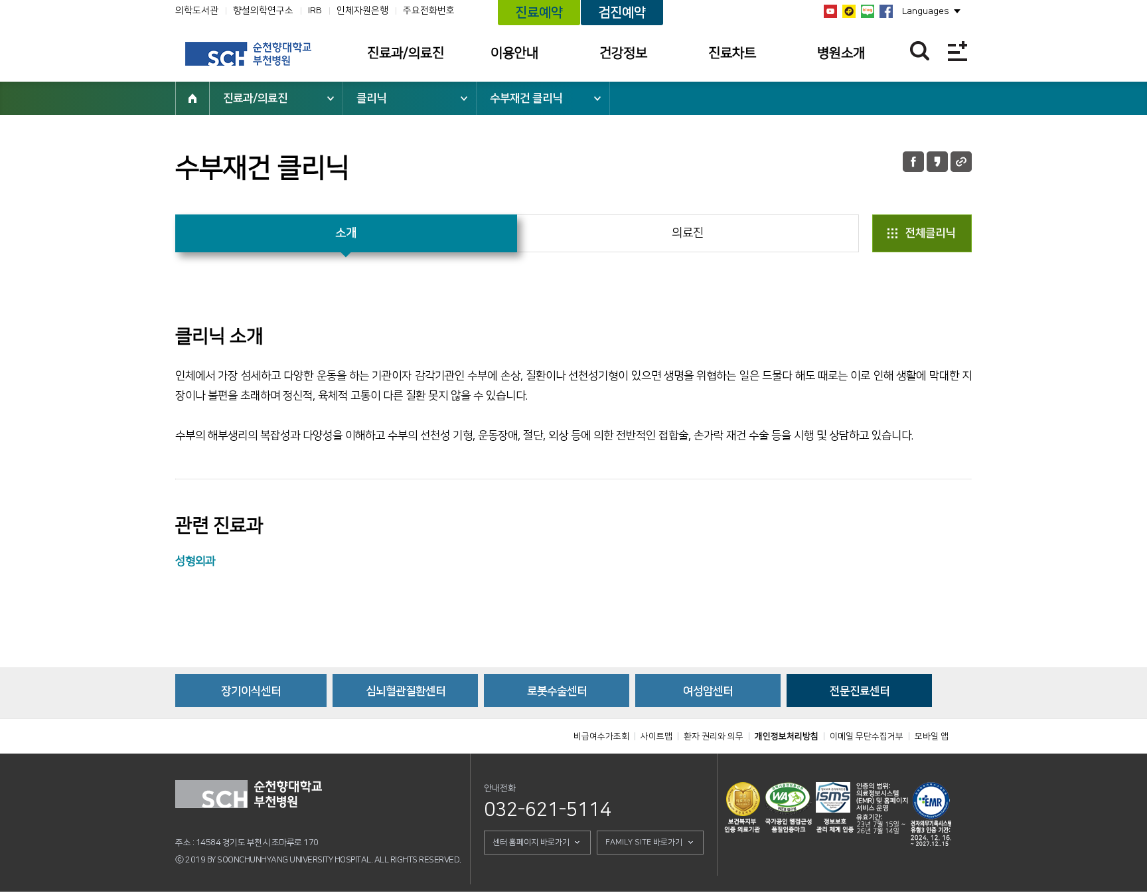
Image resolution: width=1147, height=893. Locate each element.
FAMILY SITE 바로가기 (643, 842)
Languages (925, 11)
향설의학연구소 (263, 10)
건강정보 (623, 53)
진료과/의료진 (405, 53)
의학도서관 (196, 10)
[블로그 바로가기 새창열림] (867, 11)
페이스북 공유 (913, 161)
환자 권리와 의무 (713, 736)
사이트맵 (656, 736)
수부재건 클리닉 (526, 98)
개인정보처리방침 (786, 736)
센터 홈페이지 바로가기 (531, 842)
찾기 (919, 51)
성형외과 (195, 561)
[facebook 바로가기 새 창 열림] (886, 11)
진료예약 (539, 12)
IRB (315, 10)
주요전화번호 (429, 10)
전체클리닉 (930, 233)
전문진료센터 (859, 691)
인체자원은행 (362, 10)
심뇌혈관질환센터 (405, 691)
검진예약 (622, 12)
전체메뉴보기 (957, 51)
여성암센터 (708, 691)
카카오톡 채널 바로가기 (849, 11)
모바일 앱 (932, 736)
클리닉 (371, 98)
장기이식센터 (251, 691)
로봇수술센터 (557, 691)
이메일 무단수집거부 (866, 736)
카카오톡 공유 (937, 161)
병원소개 (841, 53)
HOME (192, 98)
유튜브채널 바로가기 (830, 11)
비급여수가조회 (601, 736)
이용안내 (514, 53)
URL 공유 (961, 161)
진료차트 (732, 53)
